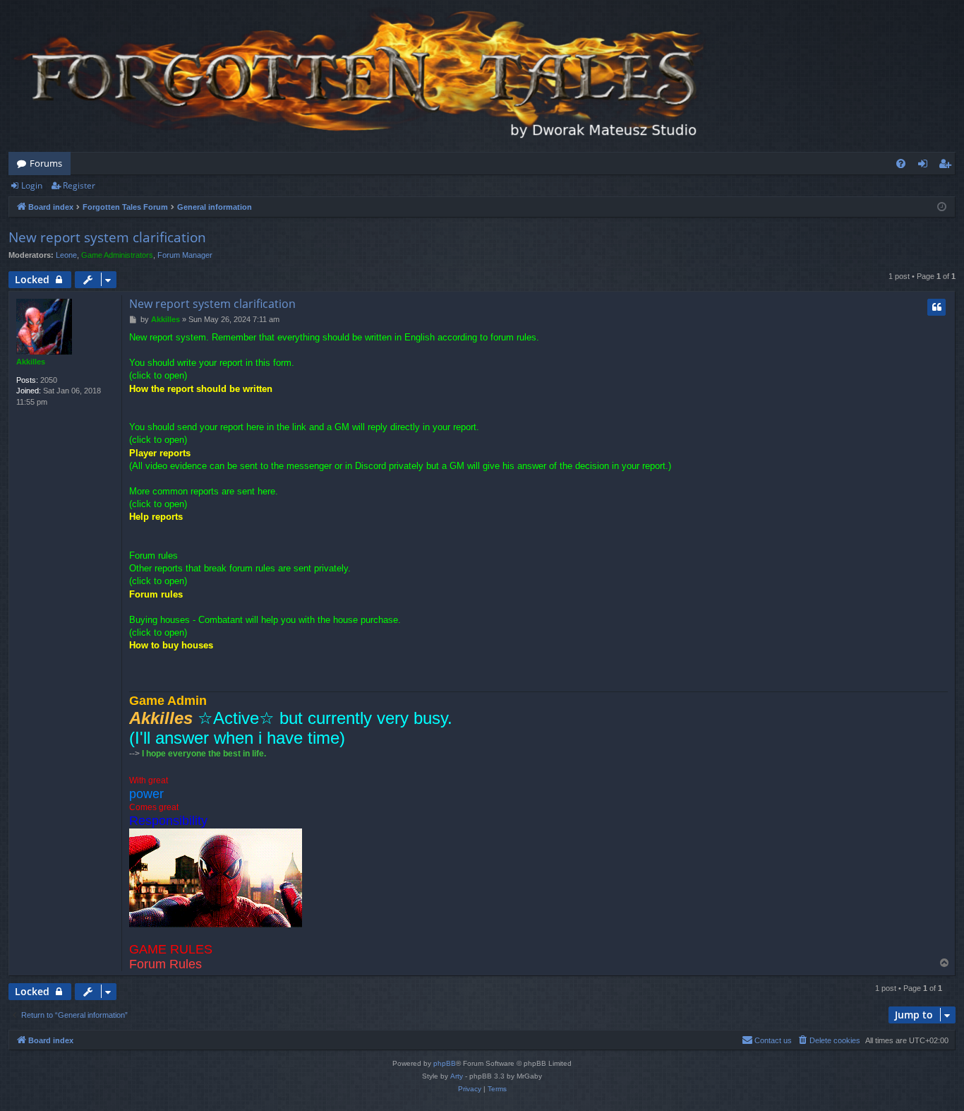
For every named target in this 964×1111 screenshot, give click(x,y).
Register (79, 185)
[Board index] (361, 76)
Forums (46, 163)
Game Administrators (117, 255)
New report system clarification (107, 237)
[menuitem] (901, 163)
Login (31, 185)
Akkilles (30, 361)
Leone (66, 255)
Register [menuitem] (948, 166)
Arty (456, 1076)
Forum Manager (184, 255)
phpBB (444, 1063)
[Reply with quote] (936, 307)
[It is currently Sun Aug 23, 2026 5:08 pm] (941, 207)
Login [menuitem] (925, 166)
